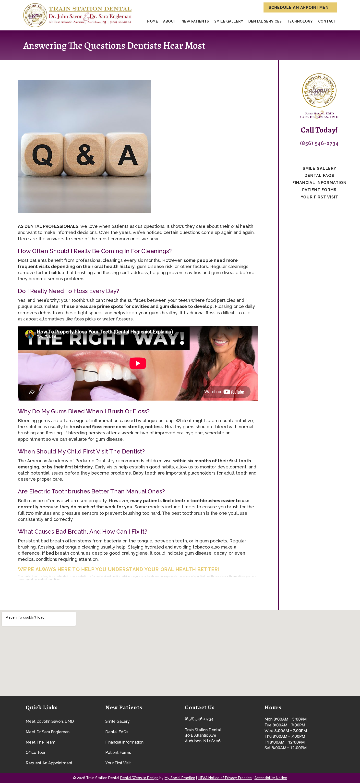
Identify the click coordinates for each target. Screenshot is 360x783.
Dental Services (265, 21)
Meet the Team (40, 742)
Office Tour (35, 752)
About (169, 21)
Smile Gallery (228, 21)
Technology (300, 21)
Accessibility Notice (270, 778)
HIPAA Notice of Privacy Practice (225, 778)
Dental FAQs (319, 175)
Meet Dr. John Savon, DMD (50, 721)
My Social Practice (180, 778)
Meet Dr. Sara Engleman (48, 732)
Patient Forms (319, 189)
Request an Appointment (49, 763)
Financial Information (319, 182)
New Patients (195, 21)
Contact (327, 21)
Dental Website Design (139, 778)
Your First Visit (319, 197)
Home (152, 21)
